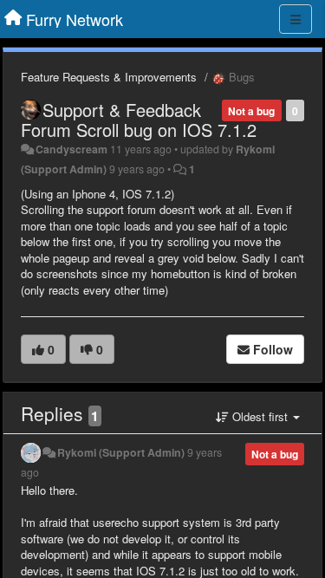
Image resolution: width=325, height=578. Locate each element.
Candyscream (71, 149)
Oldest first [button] (260, 416)
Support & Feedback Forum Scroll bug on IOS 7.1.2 (139, 119)
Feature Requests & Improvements (109, 76)
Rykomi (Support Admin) (121, 452)
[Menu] (295, 19)
